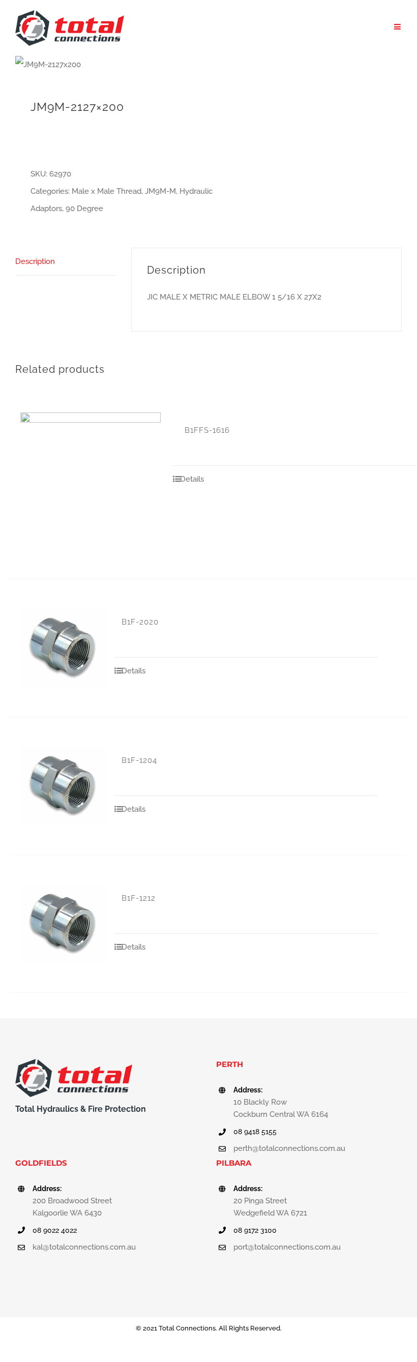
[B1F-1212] (63, 923)
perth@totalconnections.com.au (289, 1148)
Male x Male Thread (106, 191)
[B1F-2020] (63, 647)
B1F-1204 (139, 760)
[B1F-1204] (63, 786)
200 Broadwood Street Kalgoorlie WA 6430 (72, 1207)
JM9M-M (160, 191)
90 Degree (84, 208)
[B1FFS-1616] (90, 482)
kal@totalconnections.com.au (84, 1247)
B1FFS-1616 (207, 430)
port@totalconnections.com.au (287, 1247)
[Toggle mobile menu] (398, 27)
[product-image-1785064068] (108, 64)
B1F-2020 (140, 622)
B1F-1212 (139, 898)
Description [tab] (35, 261)
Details (192, 479)
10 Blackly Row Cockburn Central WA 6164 (280, 1108)
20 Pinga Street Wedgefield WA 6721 (270, 1207)
